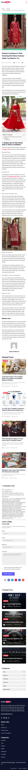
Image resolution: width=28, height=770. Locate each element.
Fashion (8, 8)
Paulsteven (7, 447)
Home (3, 8)
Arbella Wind (7, 386)
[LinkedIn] (6, 717)
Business (6, 600)
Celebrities (3, 751)
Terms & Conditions (6, 733)
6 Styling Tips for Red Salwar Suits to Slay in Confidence (13, 137)
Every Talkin (12, 762)
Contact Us (4, 727)
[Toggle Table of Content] (23, 135)
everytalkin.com (10, 606)
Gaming (3, 757)
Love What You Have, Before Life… (13, 622)
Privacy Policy (4, 730)
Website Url (4, 544)
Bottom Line (8, 139)
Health (2, 748)
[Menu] (26, 2)
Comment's (4, 551)
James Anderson (8, 62)
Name (3, 531)
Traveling (3, 754)
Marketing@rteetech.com (6, 714)
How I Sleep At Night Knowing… (12, 604)
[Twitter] (8, 717)
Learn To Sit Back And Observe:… (13, 658)
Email (3, 537)
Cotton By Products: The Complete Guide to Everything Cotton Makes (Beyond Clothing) (12, 378)
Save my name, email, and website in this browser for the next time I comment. (13, 568)
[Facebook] (1, 717)
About (2, 724)
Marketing (6, 635)
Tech (2, 743)
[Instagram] (4, 717)
